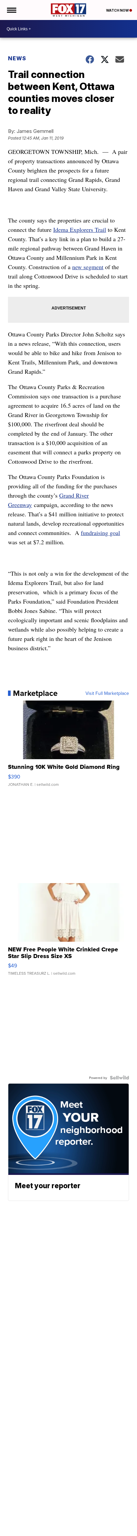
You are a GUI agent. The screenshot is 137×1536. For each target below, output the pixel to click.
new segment (87, 267)
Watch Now (117, 10)
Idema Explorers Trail (79, 230)
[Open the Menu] (11, 10)
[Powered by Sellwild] (119, 1077)
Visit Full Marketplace (107, 693)
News (17, 58)
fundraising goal (100, 533)
